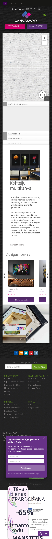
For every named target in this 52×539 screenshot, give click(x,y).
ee (19, 3)
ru (16, 3)
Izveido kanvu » (15, 26)
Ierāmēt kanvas (14, 143)
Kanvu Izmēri (12, 133)
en (11, 3)
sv (21, 3)
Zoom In (44, 37)
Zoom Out (44, 42)
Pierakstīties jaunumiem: (24, 362)
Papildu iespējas (13, 138)
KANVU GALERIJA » (36, 26)
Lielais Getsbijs (13, 289)
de (8, 3)
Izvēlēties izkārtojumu (16, 104)
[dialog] (26, 458)
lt (13, 3)
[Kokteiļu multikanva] (26, 165)
